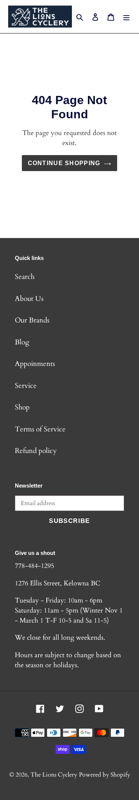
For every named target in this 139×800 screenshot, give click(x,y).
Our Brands (32, 320)
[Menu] (126, 16)
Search (24, 277)
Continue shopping (64, 163)
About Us (29, 298)
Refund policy (36, 451)
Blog (22, 342)
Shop (22, 407)
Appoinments (35, 364)
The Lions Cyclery (53, 775)
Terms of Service (40, 429)
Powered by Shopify (104, 775)
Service (26, 386)
